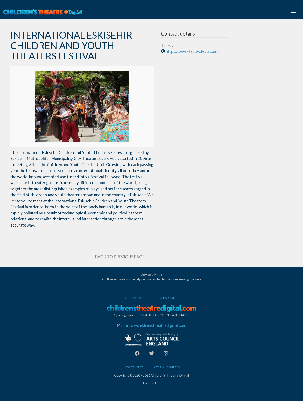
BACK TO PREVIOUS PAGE (119, 256)
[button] (293, 12)
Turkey (167, 45)
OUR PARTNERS (167, 298)
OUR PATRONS (135, 298)
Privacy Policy (133, 367)
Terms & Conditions (166, 367)
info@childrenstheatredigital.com (156, 325)
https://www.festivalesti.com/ (192, 51)
